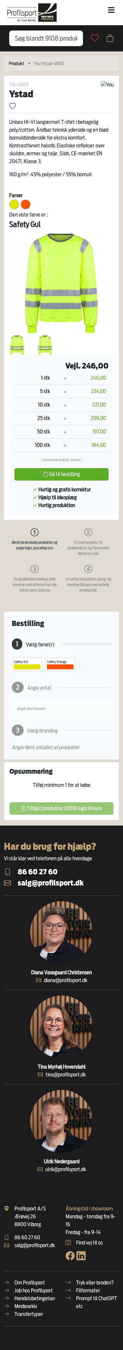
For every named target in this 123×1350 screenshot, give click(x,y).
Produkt (16, 63)
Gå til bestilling (64, 474)
